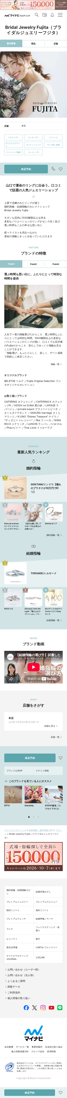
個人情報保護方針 (20, 1051)
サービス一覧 (22, 1047)
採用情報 (51, 1051)
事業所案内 (37, 1047)
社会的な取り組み (54, 1047)
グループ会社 (37, 1051)
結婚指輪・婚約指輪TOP (41, 830)
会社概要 (8, 1047)
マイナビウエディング (15, 830)
